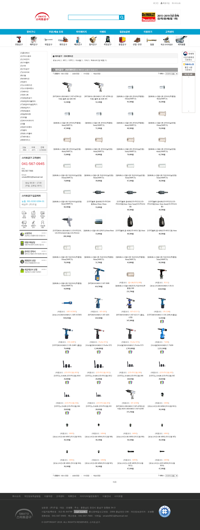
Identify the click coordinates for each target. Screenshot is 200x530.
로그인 (155, 3)
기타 (87, 60)
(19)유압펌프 (25, 111)
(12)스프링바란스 (27, 88)
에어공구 (58, 56)
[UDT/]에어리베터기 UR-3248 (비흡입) (162, 315)
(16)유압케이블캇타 (28, 101)
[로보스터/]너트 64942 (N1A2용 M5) (162, 437)
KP (65, 60)
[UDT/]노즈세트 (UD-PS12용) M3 (99, 406)
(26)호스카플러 (26, 133)
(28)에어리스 (25, 140)
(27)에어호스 (25, 137)
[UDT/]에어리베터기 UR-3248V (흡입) (67, 345)
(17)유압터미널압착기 (28, 104)
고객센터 (60, 496)
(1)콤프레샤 (24, 53)
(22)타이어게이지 (27, 121)
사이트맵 (118, 496)
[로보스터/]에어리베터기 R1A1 (162, 286)
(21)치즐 (23, 117)
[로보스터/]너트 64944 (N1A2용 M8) (99, 437)
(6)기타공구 (24, 69)
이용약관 (48, 496)
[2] (115, 482)
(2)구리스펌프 (25, 56)
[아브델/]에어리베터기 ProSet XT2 (99, 345)
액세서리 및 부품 (99, 60)
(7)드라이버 (24, 72)
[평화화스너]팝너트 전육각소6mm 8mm (99, 231)
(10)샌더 (23, 82)
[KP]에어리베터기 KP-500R (98, 283)
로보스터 (57, 60)
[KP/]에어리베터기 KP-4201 (98, 315)
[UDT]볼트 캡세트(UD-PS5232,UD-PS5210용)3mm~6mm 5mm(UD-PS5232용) (130, 204)
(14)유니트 (24, 95)
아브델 (79, 60)
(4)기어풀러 (24, 63)
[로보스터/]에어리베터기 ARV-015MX (67, 315)
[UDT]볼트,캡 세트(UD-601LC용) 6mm (130, 231)
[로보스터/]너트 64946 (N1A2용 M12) (162, 406)
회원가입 (166, 3)
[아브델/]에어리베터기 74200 (162, 345)
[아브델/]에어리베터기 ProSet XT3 (130, 345)
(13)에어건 (24, 92)
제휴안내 (72, 496)
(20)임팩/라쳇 (25, 114)
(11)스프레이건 (26, 85)
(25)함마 (23, 130)
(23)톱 (22, 124)
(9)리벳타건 (24, 79)
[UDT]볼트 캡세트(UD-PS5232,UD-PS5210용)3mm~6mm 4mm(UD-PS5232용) (162, 204)
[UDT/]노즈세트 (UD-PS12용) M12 (99, 376)
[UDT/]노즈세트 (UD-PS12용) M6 (130, 376)
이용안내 (106, 496)
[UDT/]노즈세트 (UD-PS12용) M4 (67, 406)
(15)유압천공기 (26, 98)
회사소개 (16, 496)
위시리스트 (176, 3)
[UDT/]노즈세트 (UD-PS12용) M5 (162, 376)
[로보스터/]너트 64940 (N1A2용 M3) (99, 463)
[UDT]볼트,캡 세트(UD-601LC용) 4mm (162, 231)
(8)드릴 (23, 75)
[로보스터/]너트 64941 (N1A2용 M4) (67, 463)
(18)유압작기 (25, 108)
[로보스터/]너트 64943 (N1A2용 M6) (130, 437)
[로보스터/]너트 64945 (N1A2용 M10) (67, 437)
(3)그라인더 (24, 59)
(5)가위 (23, 66)
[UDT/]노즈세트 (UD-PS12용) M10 (67, 376)
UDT (71, 60)
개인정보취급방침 (32, 496)
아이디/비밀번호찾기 (89, 496)
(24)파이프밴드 (26, 127)
